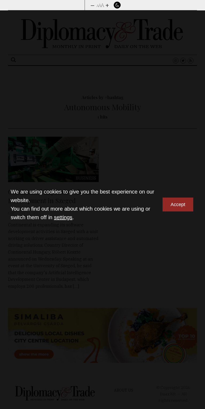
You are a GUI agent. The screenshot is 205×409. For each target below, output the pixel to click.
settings (63, 217)
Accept (178, 204)
